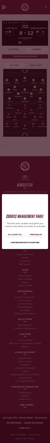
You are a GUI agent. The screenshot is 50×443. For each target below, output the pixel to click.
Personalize (36, 234)
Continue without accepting (25, 242)
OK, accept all (15, 234)
